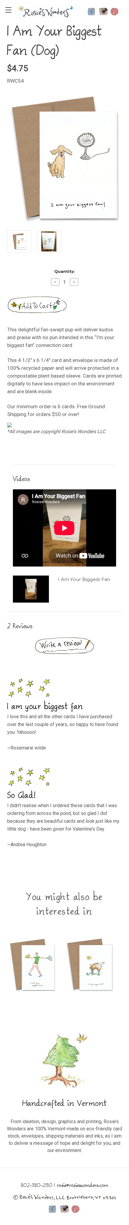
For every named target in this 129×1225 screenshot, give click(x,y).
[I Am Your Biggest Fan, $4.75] (32, 965)
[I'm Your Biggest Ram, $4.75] (89, 965)
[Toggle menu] (8, 10)
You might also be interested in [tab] (64, 905)
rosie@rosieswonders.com (82, 1186)
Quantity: (64, 271)
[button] (64, 646)
